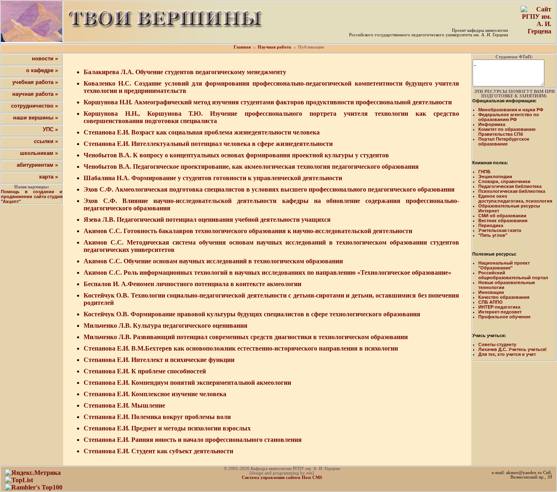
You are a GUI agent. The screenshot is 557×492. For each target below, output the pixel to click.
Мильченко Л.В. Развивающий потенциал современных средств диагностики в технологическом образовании (246, 336)
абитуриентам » (37, 165)
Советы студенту (497, 344)
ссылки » (46, 141)
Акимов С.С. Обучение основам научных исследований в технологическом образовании (213, 261)
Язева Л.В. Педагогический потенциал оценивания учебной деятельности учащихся (207, 219)
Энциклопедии (495, 176)
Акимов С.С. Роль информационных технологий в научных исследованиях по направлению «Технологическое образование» (267, 272)
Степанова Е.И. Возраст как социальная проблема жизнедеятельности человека (202, 132)
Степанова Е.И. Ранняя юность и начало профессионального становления (193, 439)
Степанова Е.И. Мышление (124, 405)
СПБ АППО (490, 302)
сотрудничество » (34, 106)
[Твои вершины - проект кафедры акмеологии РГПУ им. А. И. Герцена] (31, 21)
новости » (45, 58)
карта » (48, 177)
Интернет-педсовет (500, 311)
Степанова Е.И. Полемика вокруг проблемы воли (157, 416)
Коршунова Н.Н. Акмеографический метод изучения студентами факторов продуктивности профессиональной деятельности (268, 102)
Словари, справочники (504, 181)
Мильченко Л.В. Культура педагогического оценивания (166, 325)
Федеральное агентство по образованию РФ (508, 117)
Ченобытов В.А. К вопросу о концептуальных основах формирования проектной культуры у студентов (236, 155)
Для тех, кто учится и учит (507, 354)
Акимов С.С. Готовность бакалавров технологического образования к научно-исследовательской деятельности (248, 230)
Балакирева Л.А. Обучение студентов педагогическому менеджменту (185, 71)
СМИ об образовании (502, 215)
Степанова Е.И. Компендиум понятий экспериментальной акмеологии (187, 382)
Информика (491, 124)
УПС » (50, 129)
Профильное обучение (504, 316)
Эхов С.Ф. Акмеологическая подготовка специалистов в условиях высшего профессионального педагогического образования (269, 189)
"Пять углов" (492, 235)
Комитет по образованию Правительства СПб (506, 132)
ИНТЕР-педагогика (499, 306)
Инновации (491, 292)
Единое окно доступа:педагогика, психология (515, 198)
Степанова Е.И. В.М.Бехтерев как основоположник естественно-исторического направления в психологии (241, 348)
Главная (242, 47)
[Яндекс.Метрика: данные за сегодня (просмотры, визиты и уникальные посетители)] (33, 473)
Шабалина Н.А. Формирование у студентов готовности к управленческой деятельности (213, 177)
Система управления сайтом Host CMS (282, 477)
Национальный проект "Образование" (504, 265)
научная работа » (35, 94)
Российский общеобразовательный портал (513, 275)
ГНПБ (484, 171)
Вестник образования (502, 220)
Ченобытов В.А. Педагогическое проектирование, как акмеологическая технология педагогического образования (251, 166)
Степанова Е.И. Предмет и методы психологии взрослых (167, 428)
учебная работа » (35, 82)
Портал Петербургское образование (503, 141)
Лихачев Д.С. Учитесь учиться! (512, 349)
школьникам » (39, 153)
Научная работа (274, 47)
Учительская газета (499, 230)
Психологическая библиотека (511, 191)
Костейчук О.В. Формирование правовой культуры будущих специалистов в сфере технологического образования (252, 314)
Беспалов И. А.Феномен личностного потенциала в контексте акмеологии (192, 283)
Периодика (490, 225)
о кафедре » (42, 70)
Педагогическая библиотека (510, 186)
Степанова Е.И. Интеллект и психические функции (159, 359)
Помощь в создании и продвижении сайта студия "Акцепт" (31, 196)
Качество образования (503, 297)
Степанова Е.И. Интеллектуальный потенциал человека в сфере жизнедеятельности (208, 143)
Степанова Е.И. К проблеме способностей (145, 371)
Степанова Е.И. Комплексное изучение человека (155, 394)
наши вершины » (35, 118)
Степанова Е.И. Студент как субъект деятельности (158, 451)
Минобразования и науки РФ (510, 109)
